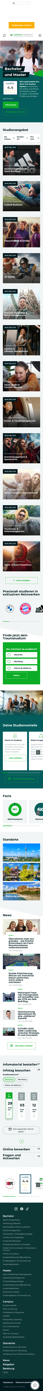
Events (6, 1330)
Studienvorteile (9, 1305)
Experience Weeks (11, 1292)
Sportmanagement (11, 1220)
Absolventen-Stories (12, 1323)
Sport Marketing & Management (17, 1274)
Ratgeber (8, 1364)
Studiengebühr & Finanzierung (16, 1261)
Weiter (16, 675)
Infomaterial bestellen (20, 1064)
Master (7, 1270)
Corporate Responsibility (13, 1337)
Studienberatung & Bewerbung (17, 1257)
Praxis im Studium (11, 1254)
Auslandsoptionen (11, 1264)
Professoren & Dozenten (13, 1312)
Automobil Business (12, 1241)
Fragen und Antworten (12, 1156)
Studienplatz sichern (15, 112)
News (6, 1360)
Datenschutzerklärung (26, 1382)
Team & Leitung (10, 1309)
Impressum (8, 1382)
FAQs (5, 1372)
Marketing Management (14, 1278)
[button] (38, 610)
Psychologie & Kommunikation (16, 1227)
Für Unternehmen (11, 1326)
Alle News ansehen (24, 1045)
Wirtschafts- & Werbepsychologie (17, 1234)
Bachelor (10, 147)
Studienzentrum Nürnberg (15, 1350)
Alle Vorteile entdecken (24, 779)
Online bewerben (16, 1149)
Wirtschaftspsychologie (13, 1281)
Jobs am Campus (10, 1333)
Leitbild (6, 1316)
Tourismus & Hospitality (13, 1237)
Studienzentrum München (15, 1347)
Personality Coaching (12, 1319)
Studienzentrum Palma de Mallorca (19, 1354)
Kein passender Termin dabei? (23, 1130)
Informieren (10, 105)
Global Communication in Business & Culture (19, 1249)
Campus (8, 1301)
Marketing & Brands (11, 1223)
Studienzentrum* (11, 1074)
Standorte (9, 1343)
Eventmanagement (11, 1230)
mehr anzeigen (23, 580)
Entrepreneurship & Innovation (16, 1244)
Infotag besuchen (16, 1070)
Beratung (8, 1368)
